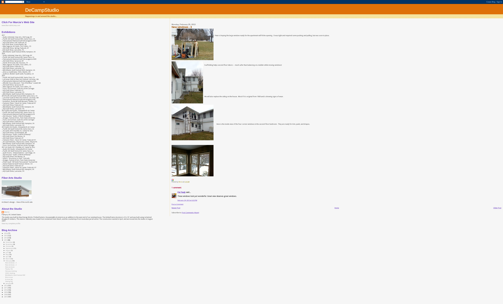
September (9, 248)
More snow (9, 277)
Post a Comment (177, 204)
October (9, 246)
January (8, 283)
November (9, 244)
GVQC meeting (10, 273)
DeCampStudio (42, 10)
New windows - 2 (11, 265)
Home (337, 208)
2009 (6, 292)
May (7, 254)
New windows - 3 (11, 263)
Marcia (6, 212)
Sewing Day (9, 281)
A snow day (9, 279)
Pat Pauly (181, 192)
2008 (6, 294)
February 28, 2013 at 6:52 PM (187, 200)
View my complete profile (11, 223)
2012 (6, 286)
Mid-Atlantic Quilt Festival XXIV (15, 275)
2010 (6, 290)
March (8, 259)
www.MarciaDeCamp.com (11, 25)
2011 (6, 288)
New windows (10, 267)
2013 (6, 240)
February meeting (11, 271)
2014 (6, 238)
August (8, 250)
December (9, 242)
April (7, 257)
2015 (6, 236)
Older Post (497, 208)
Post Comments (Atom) (190, 213)
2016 (6, 233)
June (7, 252)
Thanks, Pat (9, 269)
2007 (6, 297)
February (9, 261)
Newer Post (176, 208)
